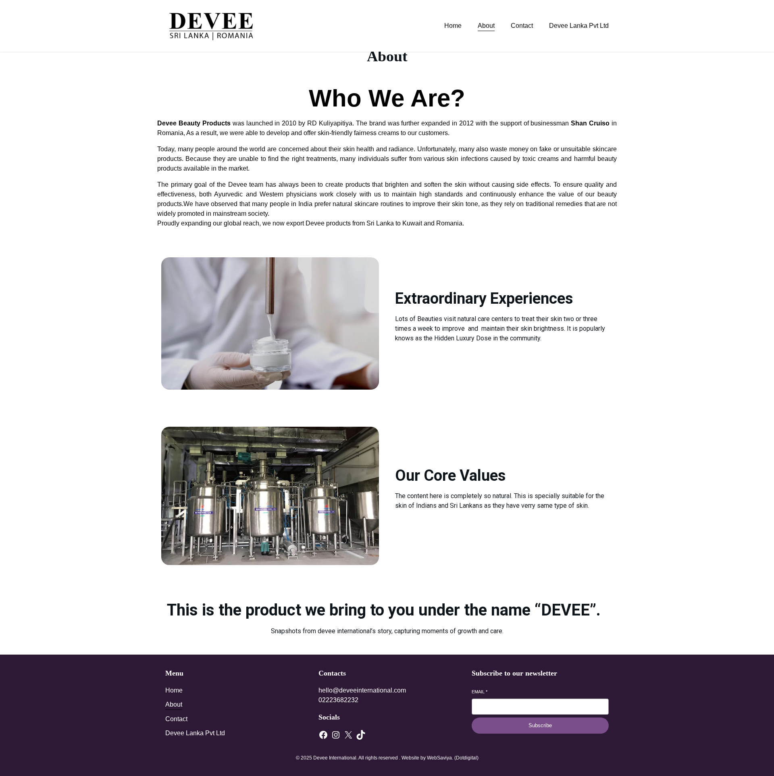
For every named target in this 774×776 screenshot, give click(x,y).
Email (479, 691)
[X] (348, 735)
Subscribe (540, 725)
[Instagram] (336, 735)
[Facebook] (323, 735)
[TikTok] (361, 735)
